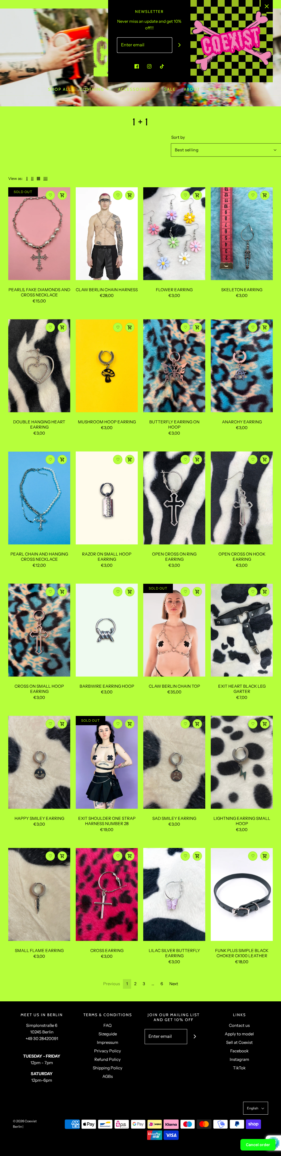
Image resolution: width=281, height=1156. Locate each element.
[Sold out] (62, 195)
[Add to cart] (62, 327)
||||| (45, 178)
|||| (38, 178)
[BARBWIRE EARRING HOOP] (107, 630)
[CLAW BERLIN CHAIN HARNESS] (107, 233)
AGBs (107, 1076)
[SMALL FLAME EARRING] (39, 894)
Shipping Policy (107, 1067)
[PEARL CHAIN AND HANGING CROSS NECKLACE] (39, 498)
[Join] (179, 45)
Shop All (59, 89)
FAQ (107, 1025)
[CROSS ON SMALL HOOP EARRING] (39, 630)
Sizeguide (108, 1033)
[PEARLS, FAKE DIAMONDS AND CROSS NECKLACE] (39, 233)
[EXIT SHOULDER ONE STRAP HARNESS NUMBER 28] (107, 762)
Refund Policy (107, 1059)
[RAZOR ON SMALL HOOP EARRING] (107, 498)
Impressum (107, 1042)
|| (27, 178)
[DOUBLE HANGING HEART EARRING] (39, 365)
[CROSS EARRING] (107, 894)
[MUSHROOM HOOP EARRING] (107, 365)
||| (32, 178)
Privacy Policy (107, 1050)
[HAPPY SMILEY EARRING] (39, 762)
